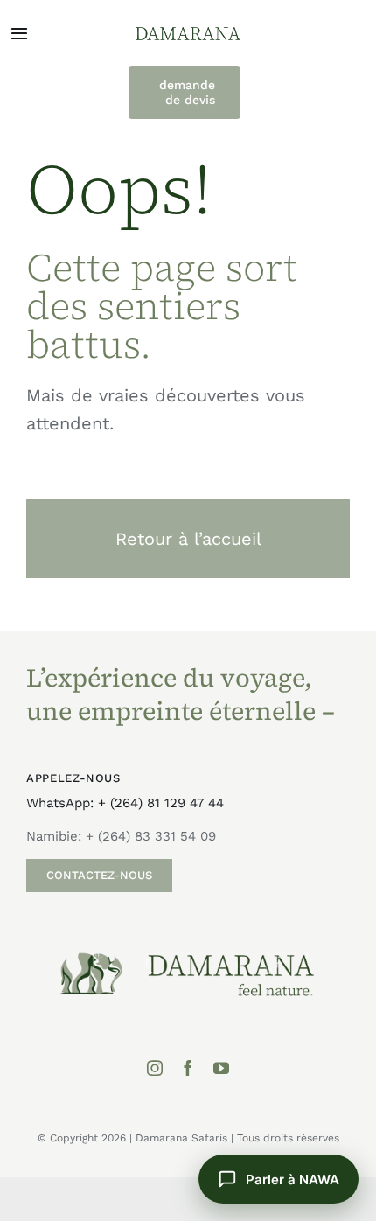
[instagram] (155, 1068)
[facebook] (188, 1068)
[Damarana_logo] (188, 33)
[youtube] (221, 1068)
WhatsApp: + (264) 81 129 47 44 (125, 803)
